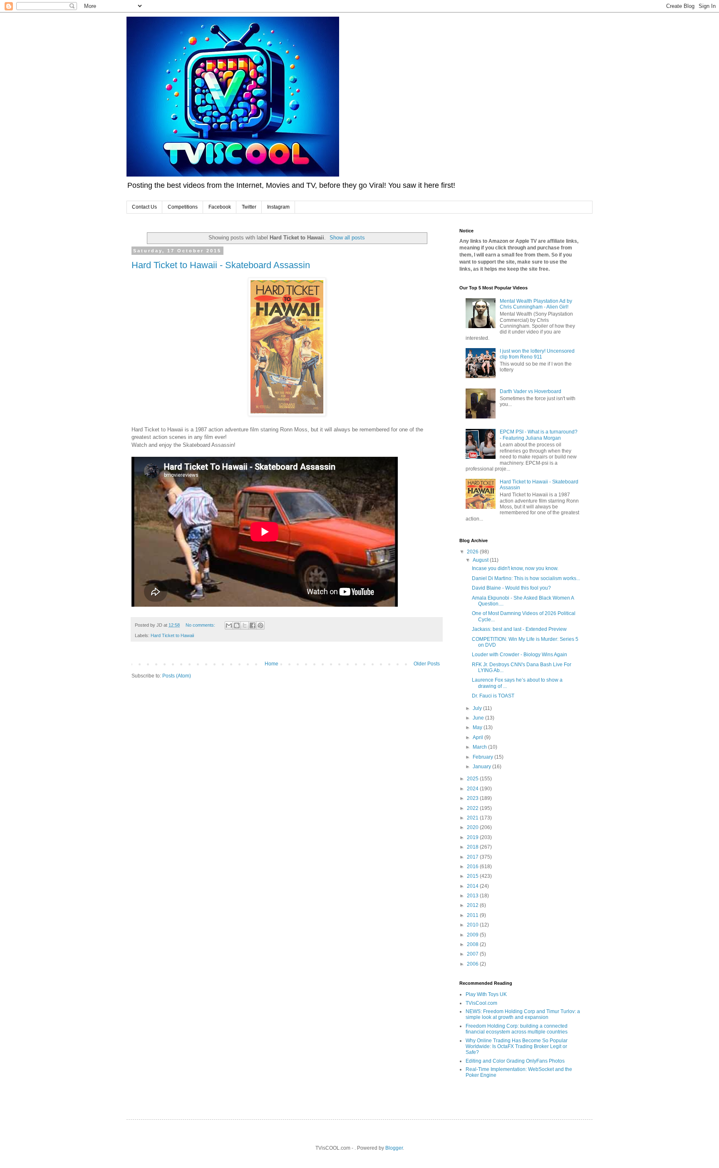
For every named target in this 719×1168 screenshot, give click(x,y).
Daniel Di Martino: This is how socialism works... (526, 578)
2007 (473, 954)
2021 (473, 818)
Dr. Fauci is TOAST (493, 696)
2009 (473, 935)
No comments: (201, 625)
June (479, 718)
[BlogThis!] (237, 625)
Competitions (183, 207)
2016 (473, 866)
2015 (473, 876)
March (480, 747)
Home (271, 664)
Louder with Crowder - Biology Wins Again (519, 654)
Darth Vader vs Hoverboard (530, 391)
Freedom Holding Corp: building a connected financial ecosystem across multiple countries (517, 1029)
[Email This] (229, 625)
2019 (473, 837)
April (478, 737)
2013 (473, 896)
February (483, 757)
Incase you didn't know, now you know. (515, 568)
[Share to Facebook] (252, 625)
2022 (473, 808)
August (481, 560)
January (482, 767)
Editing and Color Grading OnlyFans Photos (515, 1061)
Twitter (249, 207)
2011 (473, 915)
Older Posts (427, 664)
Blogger (394, 1148)
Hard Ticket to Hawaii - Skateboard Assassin (220, 265)
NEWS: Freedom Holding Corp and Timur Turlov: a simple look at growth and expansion (523, 1014)
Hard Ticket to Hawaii (172, 635)
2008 (473, 944)
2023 (473, 798)
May (478, 727)
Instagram (278, 207)
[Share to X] (244, 625)
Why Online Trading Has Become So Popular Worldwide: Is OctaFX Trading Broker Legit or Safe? (517, 1047)
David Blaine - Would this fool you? (511, 588)
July (478, 708)
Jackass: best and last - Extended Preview (519, 629)
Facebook (219, 207)
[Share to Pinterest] (260, 625)
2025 (473, 779)
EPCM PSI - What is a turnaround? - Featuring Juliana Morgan (539, 435)
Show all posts (347, 237)
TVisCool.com (481, 1003)
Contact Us (144, 207)
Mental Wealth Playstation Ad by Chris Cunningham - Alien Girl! (536, 304)
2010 (473, 925)
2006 (473, 964)
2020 (473, 827)
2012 (473, 905)
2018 (473, 847)
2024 (473, 789)
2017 (473, 857)
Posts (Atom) (176, 676)
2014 (473, 886)
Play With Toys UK (486, 994)
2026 (473, 552)
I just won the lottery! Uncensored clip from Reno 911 (537, 354)
